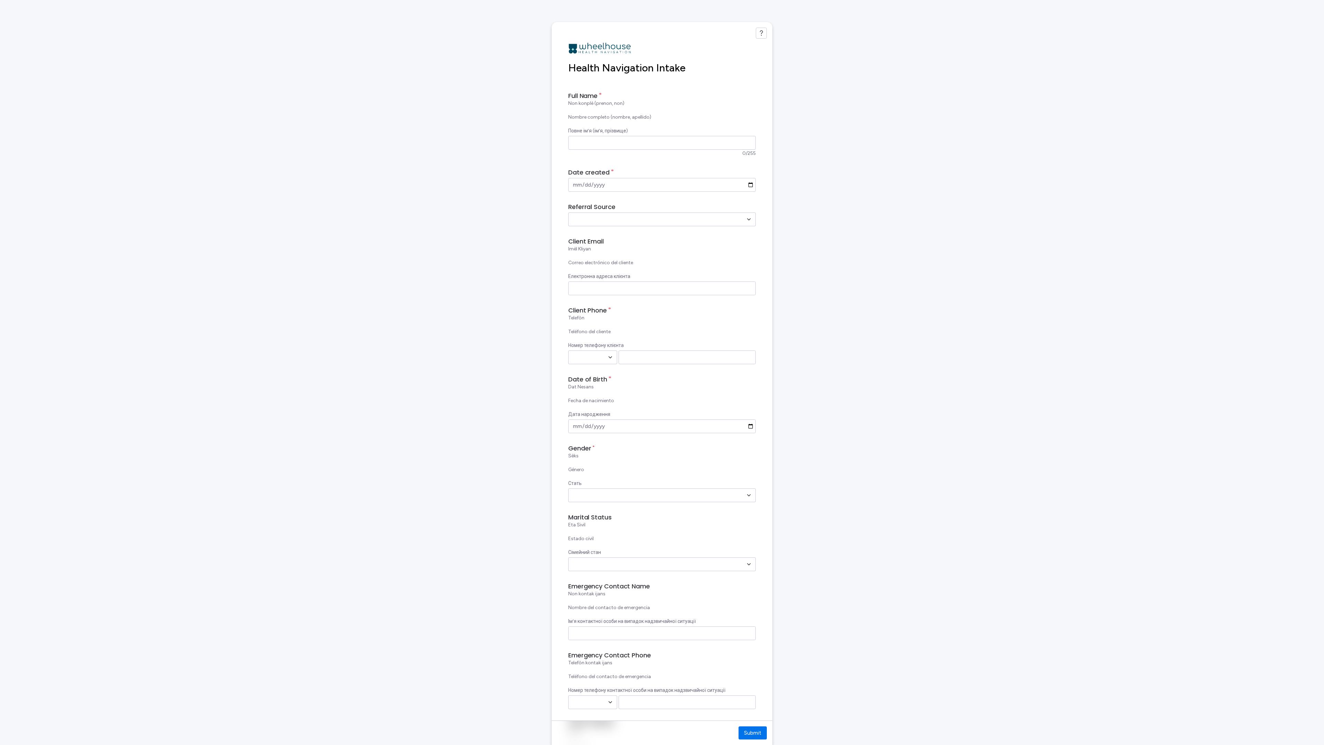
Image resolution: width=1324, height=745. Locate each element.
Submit (752, 732)
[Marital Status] (748, 564)
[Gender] (748, 495)
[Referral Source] (748, 219)
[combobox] (654, 219)
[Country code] (610, 357)
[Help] (761, 33)
